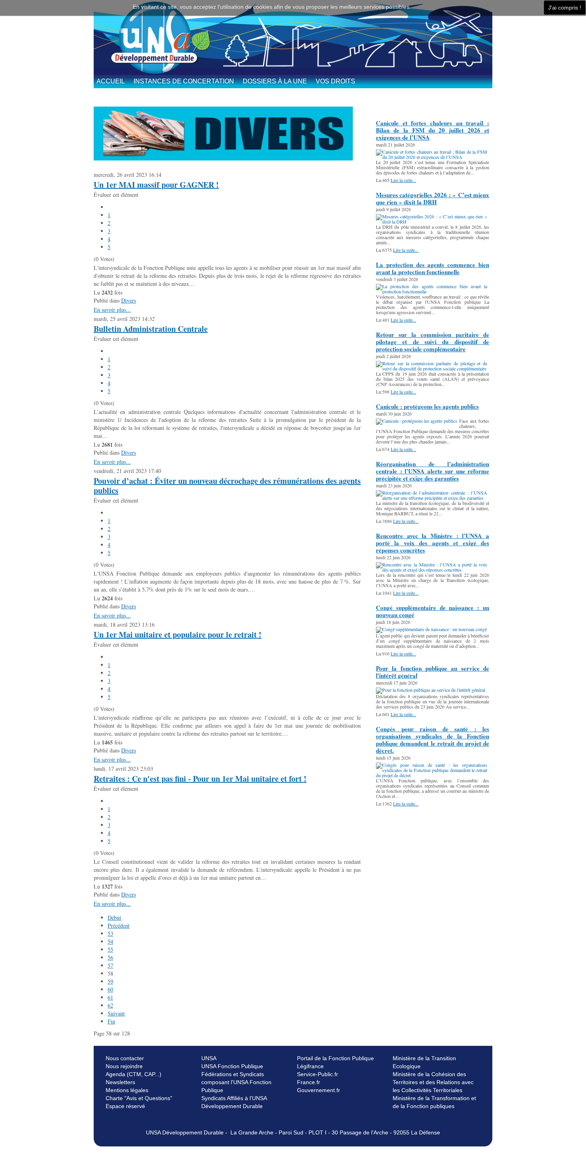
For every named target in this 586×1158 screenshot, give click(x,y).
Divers (128, 300)
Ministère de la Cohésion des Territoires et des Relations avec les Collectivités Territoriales (433, 1082)
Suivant (116, 1013)
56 (110, 957)
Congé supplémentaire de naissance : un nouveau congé (432, 611)
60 (110, 989)
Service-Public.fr (317, 1074)
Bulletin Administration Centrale (151, 329)
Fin (111, 1021)
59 (110, 981)
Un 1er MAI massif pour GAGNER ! (156, 184)
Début (114, 917)
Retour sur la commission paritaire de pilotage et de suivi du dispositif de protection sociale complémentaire (432, 341)
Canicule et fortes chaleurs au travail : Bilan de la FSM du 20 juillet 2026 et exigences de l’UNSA (432, 130)
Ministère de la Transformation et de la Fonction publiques (434, 1102)
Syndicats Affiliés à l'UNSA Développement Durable (234, 1102)
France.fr (308, 1082)
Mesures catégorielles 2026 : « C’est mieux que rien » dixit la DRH (432, 198)
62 (110, 1005)
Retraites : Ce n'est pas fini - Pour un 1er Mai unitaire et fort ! (200, 778)
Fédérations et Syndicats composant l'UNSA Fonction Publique (236, 1082)
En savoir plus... (112, 309)
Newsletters (120, 1082)
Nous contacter (125, 1058)
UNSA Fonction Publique (232, 1066)
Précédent (119, 925)
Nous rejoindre (124, 1066)
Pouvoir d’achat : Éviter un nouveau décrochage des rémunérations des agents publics (227, 485)
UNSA (208, 1058)
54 (110, 941)
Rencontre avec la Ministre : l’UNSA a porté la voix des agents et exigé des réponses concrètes (432, 542)
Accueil (110, 81)
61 (110, 997)
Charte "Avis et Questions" (139, 1098)
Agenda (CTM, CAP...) (133, 1074)
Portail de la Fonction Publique (335, 1058)
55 (110, 949)
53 (110, 933)
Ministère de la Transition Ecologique (424, 1062)
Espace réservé (125, 1106)
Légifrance (310, 1066)
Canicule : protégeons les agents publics (427, 406)
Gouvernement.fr (318, 1090)
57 (110, 965)
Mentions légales (127, 1090)
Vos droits (335, 81)
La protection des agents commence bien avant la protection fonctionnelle (432, 268)
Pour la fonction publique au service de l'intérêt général (432, 672)
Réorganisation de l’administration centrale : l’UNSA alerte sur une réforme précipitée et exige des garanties (432, 471)
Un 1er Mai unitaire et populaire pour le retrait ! (178, 634)
